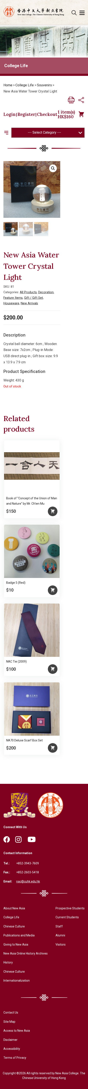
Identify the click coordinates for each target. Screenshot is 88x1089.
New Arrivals (29, 303)
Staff (59, 926)
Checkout (47, 114)
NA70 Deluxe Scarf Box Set (24, 740)
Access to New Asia (16, 1030)
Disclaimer (10, 1039)
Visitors (61, 944)
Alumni (60, 935)
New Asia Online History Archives (25, 953)
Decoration (46, 292)
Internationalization (16, 980)
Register (26, 114)
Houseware (11, 303)
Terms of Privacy (14, 1057)
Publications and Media (19, 935)
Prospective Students (70, 908)
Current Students (67, 917)
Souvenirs (44, 85)
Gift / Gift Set (33, 298)
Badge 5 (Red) (15, 582)
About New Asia (14, 908)
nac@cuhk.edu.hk (28, 881)
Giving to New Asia (15, 944)
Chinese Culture (14, 926)
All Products (28, 292)
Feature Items (13, 298)
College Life (24, 85)
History (8, 962)
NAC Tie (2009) (16, 661)
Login (9, 114)
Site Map (9, 1021)
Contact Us (10, 1012)
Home (7, 85)
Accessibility (11, 1048)
